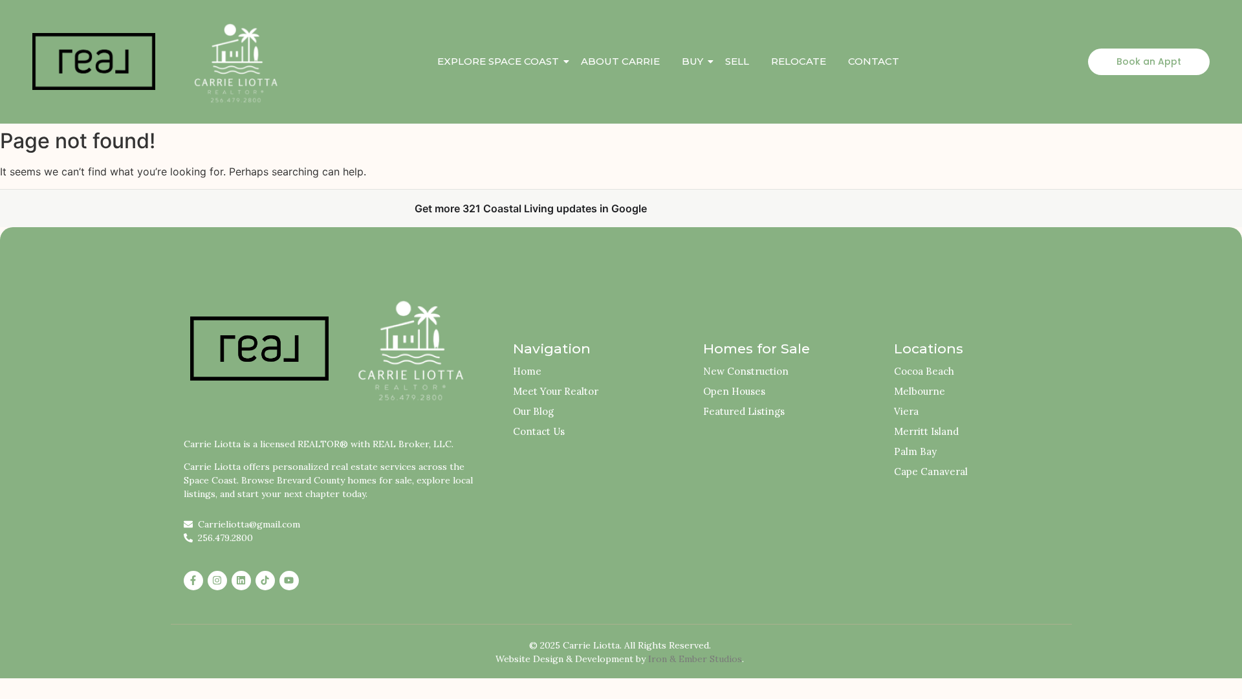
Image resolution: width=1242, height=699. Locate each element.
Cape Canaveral (931, 471)
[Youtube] (289, 580)
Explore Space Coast (498, 61)
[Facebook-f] (193, 580)
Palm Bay (915, 451)
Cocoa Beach (924, 371)
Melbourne (919, 391)
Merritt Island (926, 431)
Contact (873, 61)
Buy (692, 61)
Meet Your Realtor (555, 391)
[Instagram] (217, 580)
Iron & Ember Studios (695, 659)
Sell (737, 61)
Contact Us (539, 431)
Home (527, 371)
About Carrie (620, 61)
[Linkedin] (241, 580)
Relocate (798, 61)
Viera (906, 411)
